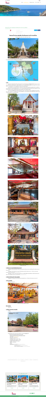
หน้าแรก (22, 2)
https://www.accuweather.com (21, 344)
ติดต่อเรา (38, 2)
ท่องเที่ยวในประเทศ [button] (26, 2)
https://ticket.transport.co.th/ (23, 274)
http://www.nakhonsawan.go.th (23, 345)
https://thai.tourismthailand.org (26, 346)
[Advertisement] (23, 21)
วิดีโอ (36, 2)
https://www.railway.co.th (17, 272)
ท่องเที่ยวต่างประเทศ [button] (32, 2)
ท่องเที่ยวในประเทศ (10, 15)
